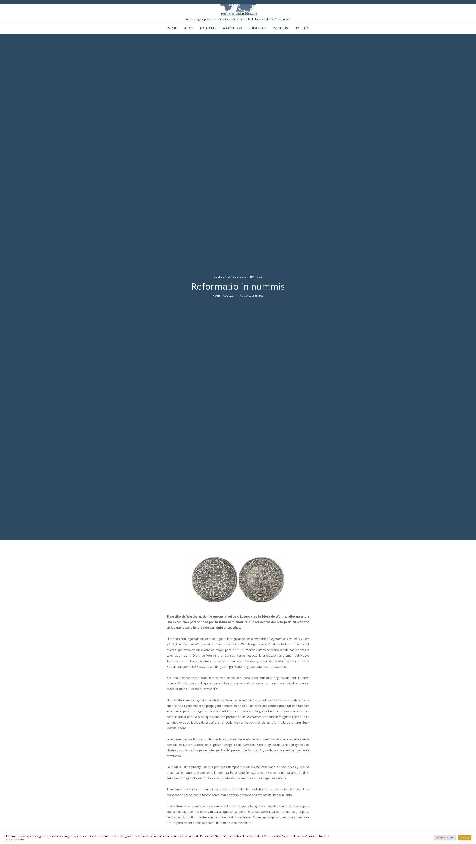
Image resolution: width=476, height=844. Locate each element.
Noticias (256, 276)
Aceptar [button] (464, 837)
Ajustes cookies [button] (445, 837)
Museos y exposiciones (230, 276)
